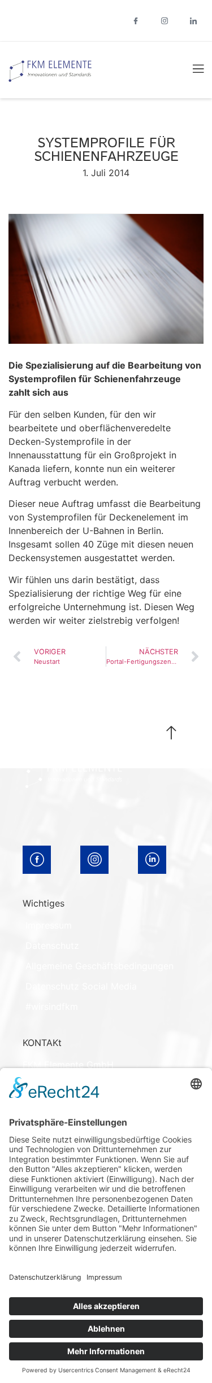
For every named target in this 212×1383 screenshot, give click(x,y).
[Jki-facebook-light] (136, 21)
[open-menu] (192, 70)
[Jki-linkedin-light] (193, 21)
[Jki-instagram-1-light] (164, 21)
